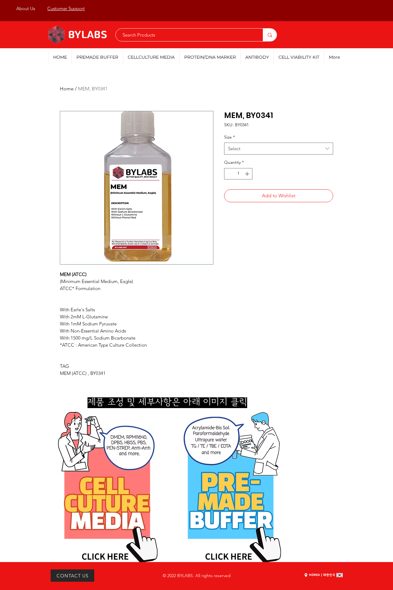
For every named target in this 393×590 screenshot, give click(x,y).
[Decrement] (229, 173)
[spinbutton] (238, 173)
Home (67, 89)
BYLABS (87, 35)
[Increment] (247, 173)
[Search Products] (270, 35)
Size (229, 137)
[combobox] (278, 149)
